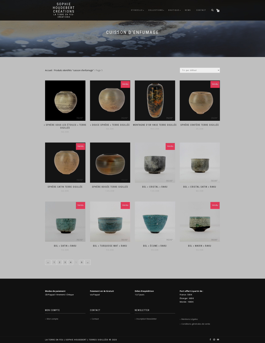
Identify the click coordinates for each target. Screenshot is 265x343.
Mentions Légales (189, 319)
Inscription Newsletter (146, 318)
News (188, 10)
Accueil (48, 70)
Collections (155, 10)
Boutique (173, 10)
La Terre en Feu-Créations (64, 15)
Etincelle (137, 10)
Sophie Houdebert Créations (64, 7)
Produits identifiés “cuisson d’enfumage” (74, 70)
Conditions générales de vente (195, 323)
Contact (201, 10)
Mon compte (52, 318)
